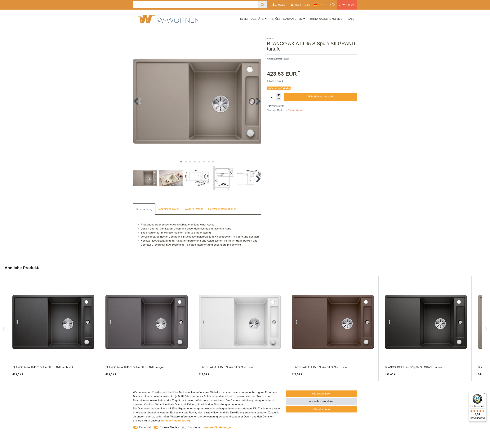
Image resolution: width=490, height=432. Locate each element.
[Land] (315, 4)
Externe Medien (169, 427)
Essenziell (145, 427)
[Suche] (262, 4)
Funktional (194, 427)
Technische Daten (169, 208)
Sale (351, 18)
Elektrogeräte (252, 18)
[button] (4, 328)
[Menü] (484, 394)
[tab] (144, 209)
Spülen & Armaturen (287, 18)
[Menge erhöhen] (278, 95)
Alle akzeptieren (321, 393)
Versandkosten (295, 110)
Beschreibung (144, 209)
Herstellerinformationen (222, 208)
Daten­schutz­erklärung (175, 420)
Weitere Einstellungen (218, 427)
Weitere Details (194, 208)
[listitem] (53, 328)
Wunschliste (277, 106)
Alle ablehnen (321, 409)
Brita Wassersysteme (326, 18)
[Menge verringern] (278, 99)
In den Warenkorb (321, 96)
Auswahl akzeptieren (321, 401)
